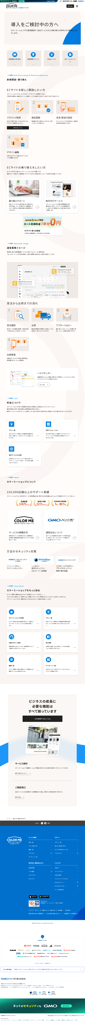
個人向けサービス (69, 1020)
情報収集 (52, 1020)
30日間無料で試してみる (43, 719)
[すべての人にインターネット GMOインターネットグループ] (73, 1)
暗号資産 (63, 1020)
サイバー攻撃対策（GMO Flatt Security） (39, 987)
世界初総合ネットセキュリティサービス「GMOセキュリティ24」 (11, 985)
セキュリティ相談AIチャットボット (48, 985)
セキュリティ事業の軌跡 (60, 987)
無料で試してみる (17, 128)
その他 (76, 1020)
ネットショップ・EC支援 (16, 1020)
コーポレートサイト (39, 963)
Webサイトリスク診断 (37, 985)
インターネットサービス (5, 1020)
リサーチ (47, 1020)
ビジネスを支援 (25, 1020)
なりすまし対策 (51, 987)
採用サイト (48, 963)
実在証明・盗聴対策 (4, 987)
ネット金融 (58, 1020)
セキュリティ (32, 1020)
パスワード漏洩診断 (27, 985)
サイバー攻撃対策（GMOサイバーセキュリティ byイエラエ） (20, 987)
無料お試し (70, 6)
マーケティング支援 (40, 1020)
